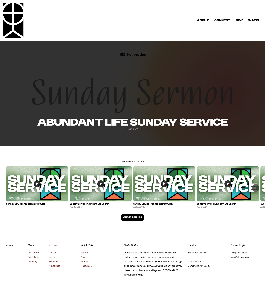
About (203, 20)
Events (84, 261)
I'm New (53, 252)
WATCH (254, 20)
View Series (132, 217)
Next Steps (54, 265)
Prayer (52, 256)
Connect (222, 20)
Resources (86, 265)
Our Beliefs (33, 256)
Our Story (32, 261)
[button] (255, 188)
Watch (84, 252)
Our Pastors (33, 252)
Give (239, 20)
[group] (37, 188)
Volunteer (54, 261)
